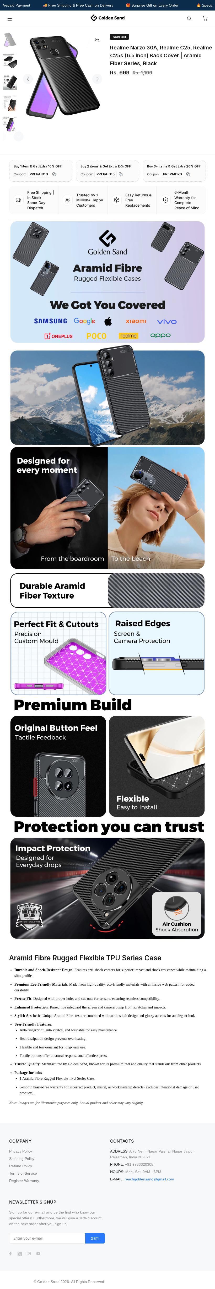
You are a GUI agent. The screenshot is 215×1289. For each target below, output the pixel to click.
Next (97, 79)
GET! (95, 1238)
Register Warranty (24, 1181)
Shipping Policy (21, 1158)
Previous (28, 79)
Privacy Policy (20, 1151)
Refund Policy (20, 1166)
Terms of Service (23, 1173)
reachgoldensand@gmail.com (149, 1179)
